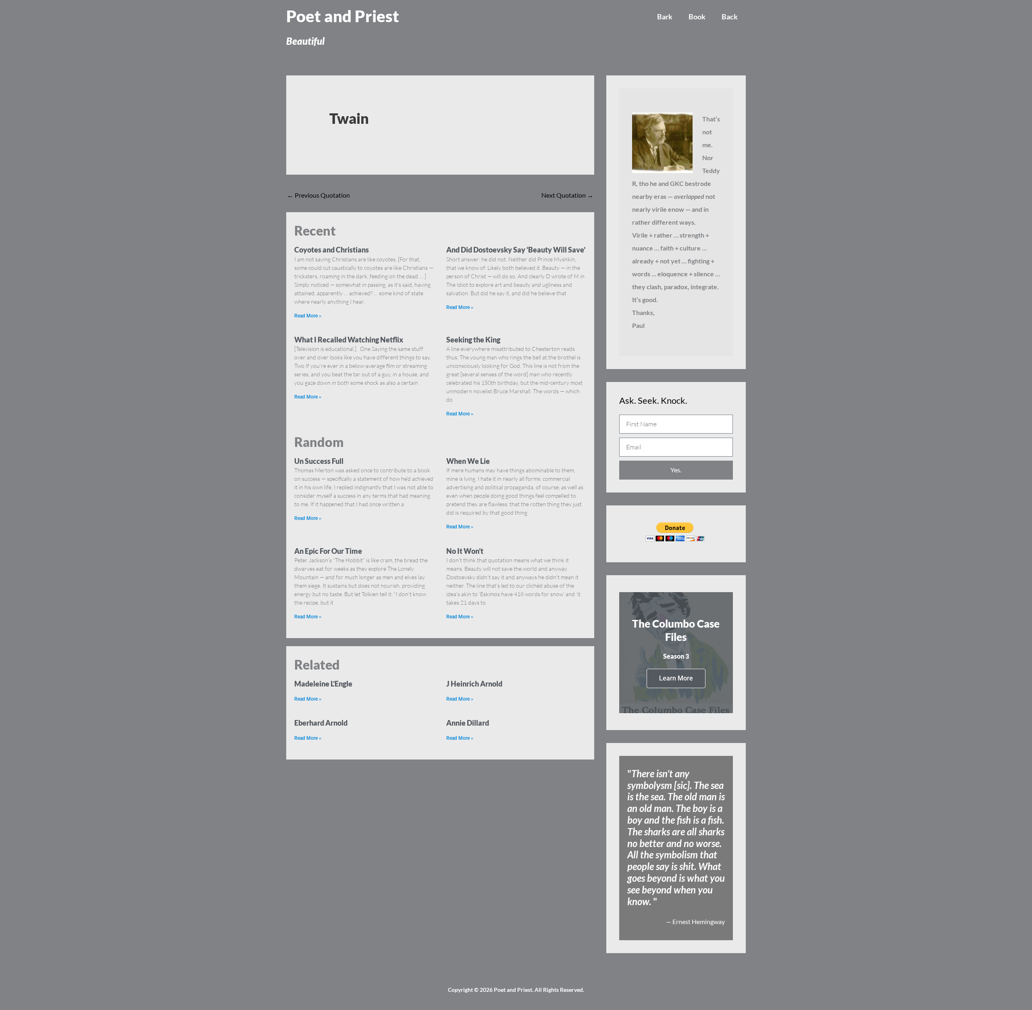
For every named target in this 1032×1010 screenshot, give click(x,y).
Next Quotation (567, 195)
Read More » (307, 316)
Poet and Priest (342, 16)
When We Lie (468, 461)
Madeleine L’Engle (323, 683)
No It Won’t (464, 551)
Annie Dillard (467, 722)
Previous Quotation (318, 195)
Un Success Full (318, 461)
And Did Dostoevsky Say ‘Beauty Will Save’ (515, 249)
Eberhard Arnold (320, 722)
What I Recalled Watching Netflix (348, 339)
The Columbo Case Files (676, 630)
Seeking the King (473, 339)
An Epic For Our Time (328, 551)
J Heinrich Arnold (474, 683)
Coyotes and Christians (331, 249)
